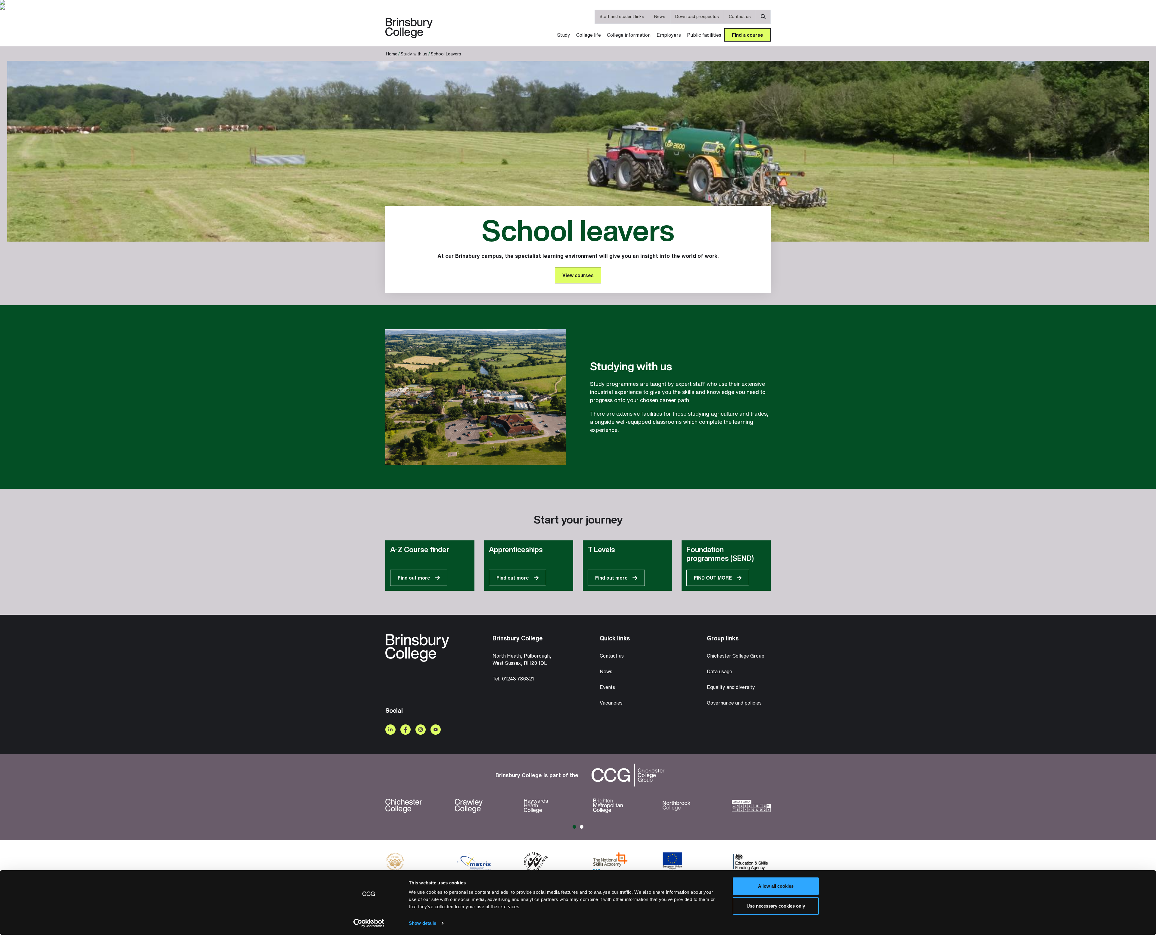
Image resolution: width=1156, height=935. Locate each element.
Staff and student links (622, 16)
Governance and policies (734, 702)
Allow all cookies (776, 886)
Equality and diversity (731, 687)
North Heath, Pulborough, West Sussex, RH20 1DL (522, 659)
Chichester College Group (735, 655)
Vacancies (611, 702)
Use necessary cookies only (776, 905)
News (659, 16)
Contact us (740, 16)
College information (629, 35)
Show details (422, 923)
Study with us (414, 54)
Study (563, 35)
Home (391, 54)
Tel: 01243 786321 (513, 678)
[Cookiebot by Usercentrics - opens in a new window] (369, 923)
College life (588, 35)
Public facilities (704, 35)
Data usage (719, 671)
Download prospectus (697, 16)
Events (607, 687)
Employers (669, 35)
